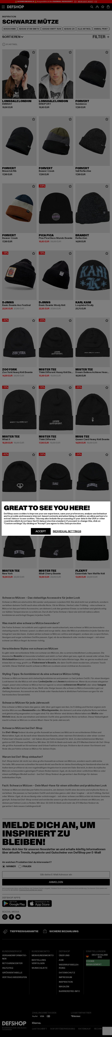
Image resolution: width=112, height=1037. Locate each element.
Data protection (73, 523)
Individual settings (67, 531)
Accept (41, 531)
